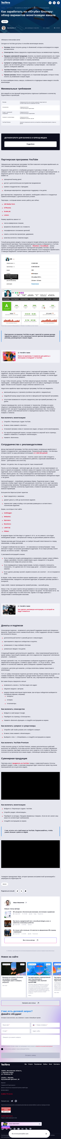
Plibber (6, 531)
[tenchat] (30, 1128)
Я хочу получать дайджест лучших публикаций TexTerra (16, 1049)
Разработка (40, 913)
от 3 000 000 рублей (40, 453)
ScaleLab (7, 211)
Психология (35, 933)
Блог (50, 1064)
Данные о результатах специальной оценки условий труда (14, 1087)
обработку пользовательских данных (44, 1046)
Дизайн (30, 913)
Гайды (35, 913)
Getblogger (8, 513)
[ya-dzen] (14, 1128)
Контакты (57, 1064)
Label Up (7, 527)
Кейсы (29, 995)
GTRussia (7, 208)
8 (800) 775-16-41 (7, 1094)
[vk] (10, 1128)
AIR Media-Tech (9, 204)
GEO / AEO (4, 985)
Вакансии (3, 1082)
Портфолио (38, 1064)
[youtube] (18, 1128)
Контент (5, 884)
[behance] (22, 1128)
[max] (15, 1101)
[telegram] (11, 1101)
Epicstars (7, 520)
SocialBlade (44, 246)
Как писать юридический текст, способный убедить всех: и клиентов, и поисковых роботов (32, 921)
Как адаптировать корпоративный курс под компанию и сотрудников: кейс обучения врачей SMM (39, 980)
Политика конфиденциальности (8, 1135)
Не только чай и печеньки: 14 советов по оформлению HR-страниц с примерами (34, 931)
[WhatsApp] (25, 891)
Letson (6, 215)
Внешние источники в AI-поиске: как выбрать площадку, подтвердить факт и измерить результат (12, 980)
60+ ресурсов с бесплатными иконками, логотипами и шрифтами (34, 912)
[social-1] (26, 1128)
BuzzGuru (7, 524)
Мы (26, 1064)
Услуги (30, 1064)
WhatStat (36, 246)
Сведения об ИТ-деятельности (8, 1085)
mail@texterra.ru (7, 1116)
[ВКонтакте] (21, 891)
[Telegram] (17, 891)
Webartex (7, 516)
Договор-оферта (5, 1090)
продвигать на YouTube (20, 763)
